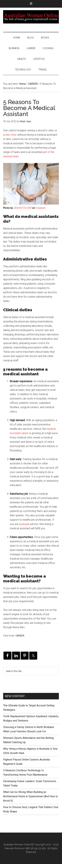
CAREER (20, 635)
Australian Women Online (31, 16)
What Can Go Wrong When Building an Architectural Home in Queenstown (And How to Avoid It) (30, 796)
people (25, 524)
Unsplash (40, 207)
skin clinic (11, 134)
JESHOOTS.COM (22, 207)
